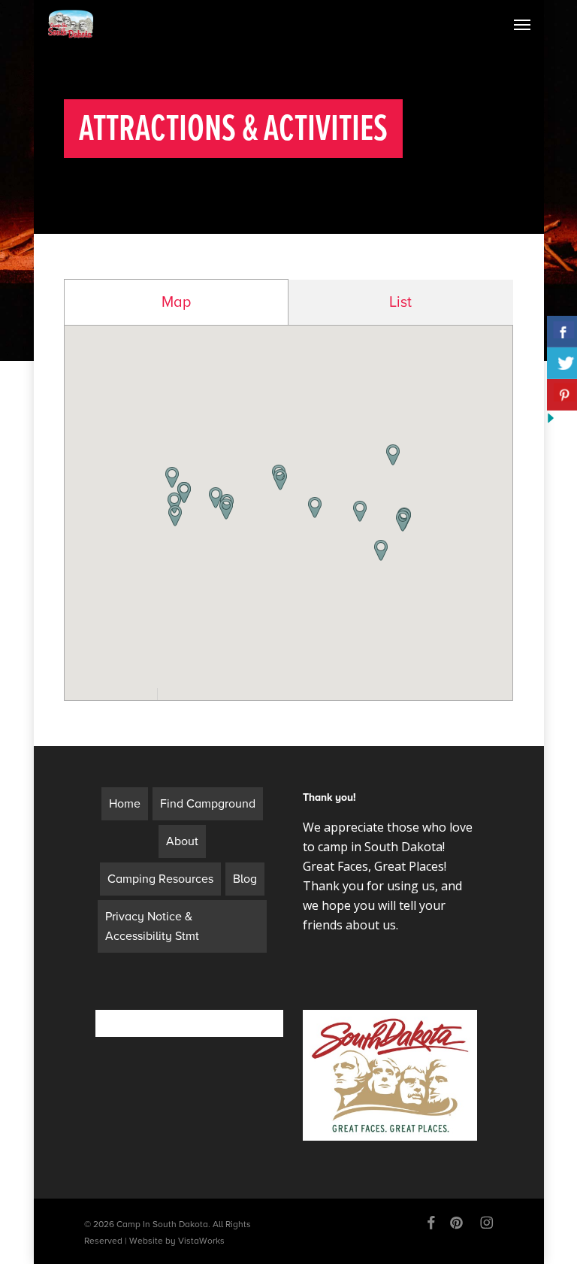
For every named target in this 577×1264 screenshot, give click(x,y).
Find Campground (207, 803)
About (182, 841)
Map (176, 302)
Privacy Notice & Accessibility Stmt (152, 926)
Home (124, 803)
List (400, 302)
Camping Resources (160, 879)
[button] (226, 509)
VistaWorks (201, 1240)
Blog (245, 879)
